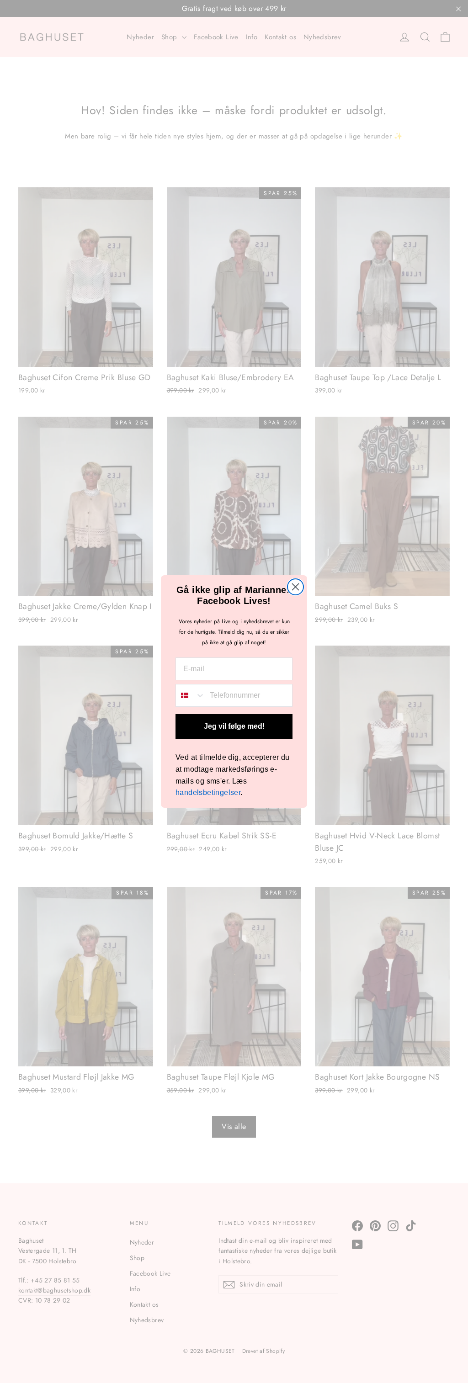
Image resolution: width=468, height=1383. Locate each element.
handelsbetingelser (208, 792)
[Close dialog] (295, 587)
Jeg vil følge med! (234, 726)
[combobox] (190, 695)
